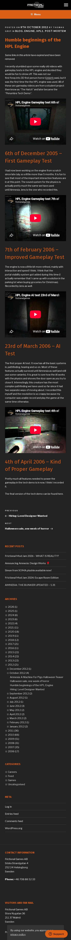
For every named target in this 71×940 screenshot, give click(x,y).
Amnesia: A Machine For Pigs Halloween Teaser (36, 677)
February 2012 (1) (19, 722)
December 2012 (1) (20, 668)
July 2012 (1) (16, 701)
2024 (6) (13, 615)
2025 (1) (12, 611)
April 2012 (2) (17, 714)
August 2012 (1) (19, 697)
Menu (37, 14)
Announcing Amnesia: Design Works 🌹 (27, 563)
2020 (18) (13, 631)
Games (12, 780)
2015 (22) (13, 652)
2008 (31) (13, 743)
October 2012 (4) (19, 673)
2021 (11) (13, 627)
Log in (8, 806)
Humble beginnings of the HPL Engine (31, 685)
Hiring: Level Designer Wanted (27, 689)
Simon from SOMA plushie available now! (28, 570)
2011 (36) (13, 730)
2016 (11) (13, 648)
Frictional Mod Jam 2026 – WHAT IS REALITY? (32, 555)
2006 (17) (13, 751)
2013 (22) (13, 660)
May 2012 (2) (17, 710)
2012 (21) (13, 664)
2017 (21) (13, 644)
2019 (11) (13, 635)
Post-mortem (55, 30)
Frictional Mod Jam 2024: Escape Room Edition (32, 577)
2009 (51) (13, 738)
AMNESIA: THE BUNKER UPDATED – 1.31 (30, 584)
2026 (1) (12, 606)
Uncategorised (16, 784)
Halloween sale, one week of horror (29, 681)
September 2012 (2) (21, 693)
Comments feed (14, 820)
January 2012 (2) (19, 726)
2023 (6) (13, 619)
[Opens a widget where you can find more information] (56, 934)
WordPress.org (13, 828)
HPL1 (39, 30)
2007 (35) (13, 747)
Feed (11, 776)
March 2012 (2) (18, 718)
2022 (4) (13, 623)
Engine (29, 30)
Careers (12, 771)
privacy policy (17, 934)
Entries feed (11, 813)
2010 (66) (13, 734)
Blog (19, 30)
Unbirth (50, 77)
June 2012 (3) (17, 706)
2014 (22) (13, 656)
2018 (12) (13, 640)
